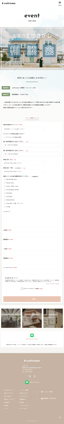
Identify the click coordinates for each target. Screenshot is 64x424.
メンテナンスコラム (24, 405)
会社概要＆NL (23, 399)
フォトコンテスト (24, 396)
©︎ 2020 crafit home (32, 420)
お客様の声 (6, 402)
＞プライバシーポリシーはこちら (52, 284)
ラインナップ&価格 (24, 390)
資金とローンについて (9, 399)
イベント (6, 408)
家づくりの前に (7, 396)
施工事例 (6, 405)
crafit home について (9, 390)
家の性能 (22, 402)
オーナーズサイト (24, 408)
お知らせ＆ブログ (24, 393)
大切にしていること (8, 393)
